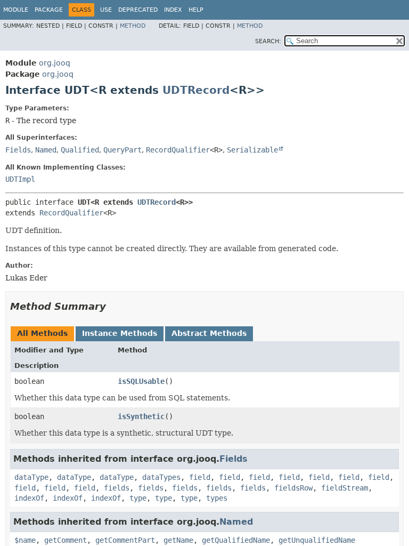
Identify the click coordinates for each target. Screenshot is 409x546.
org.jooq (54, 63)
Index (173, 9)
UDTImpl (20, 179)
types (216, 498)
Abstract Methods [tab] (209, 333)
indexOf (29, 498)
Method (132, 25)
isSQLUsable (141, 381)
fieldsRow (293, 488)
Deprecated (138, 9)
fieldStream (344, 488)
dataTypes (161, 477)
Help (196, 9)
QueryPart (122, 150)
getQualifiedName (236, 540)
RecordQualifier (178, 150)
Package (49, 9)
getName (178, 540)
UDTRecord (196, 90)
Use (106, 9)
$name (25, 540)
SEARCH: (268, 41)
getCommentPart (125, 540)
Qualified (80, 150)
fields (116, 488)
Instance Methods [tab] (119, 333)
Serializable (252, 150)
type (137, 498)
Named (45, 150)
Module (15, 9)
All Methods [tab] (42, 333)
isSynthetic (141, 416)
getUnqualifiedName (317, 540)
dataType (31, 477)
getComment (65, 540)
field (199, 477)
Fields (18, 150)
